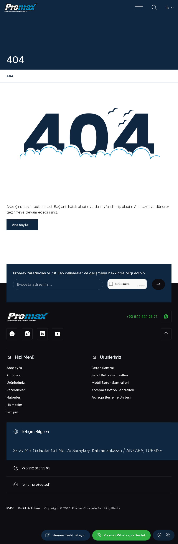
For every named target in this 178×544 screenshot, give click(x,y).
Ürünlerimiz (16, 382)
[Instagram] (27, 334)
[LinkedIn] (42, 334)
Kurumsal (14, 375)
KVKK (10, 508)
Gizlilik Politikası (29, 508)
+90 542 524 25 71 (142, 316)
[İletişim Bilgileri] (159, 535)
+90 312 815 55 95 (35, 468)
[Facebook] (12, 334)
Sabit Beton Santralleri (110, 375)
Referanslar (16, 390)
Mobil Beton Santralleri (110, 382)
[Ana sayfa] (21, 7)
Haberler (13, 397)
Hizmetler (14, 405)
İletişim (12, 412)
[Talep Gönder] (158, 284)
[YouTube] (57, 334)
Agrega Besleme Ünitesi (111, 397)
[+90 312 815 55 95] (168, 535)
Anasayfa (14, 368)
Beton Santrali (103, 368)
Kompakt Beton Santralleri (113, 390)
